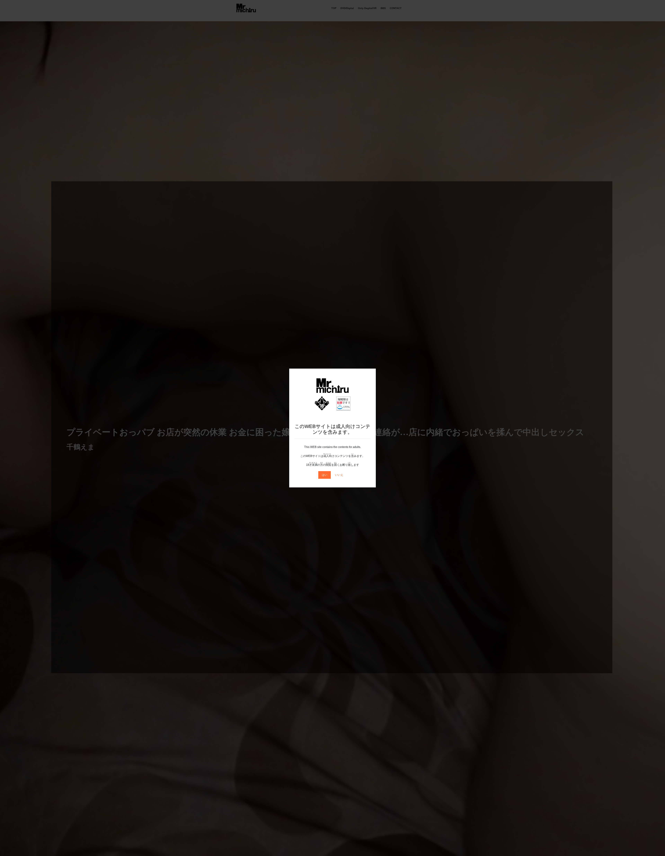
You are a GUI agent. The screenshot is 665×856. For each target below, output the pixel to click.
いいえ (339, 474)
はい (324, 474)
